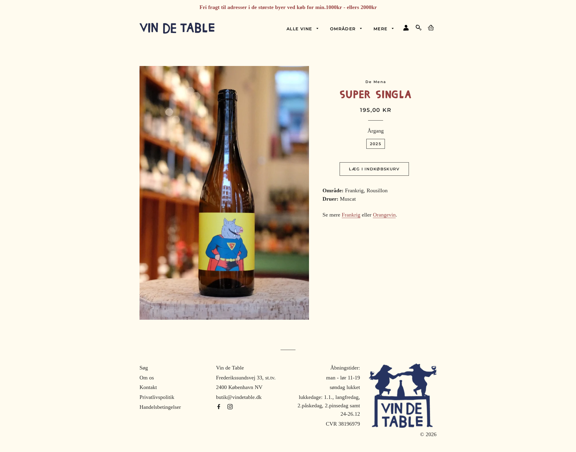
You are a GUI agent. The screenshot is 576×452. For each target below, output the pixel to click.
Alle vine (300, 28)
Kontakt (148, 387)
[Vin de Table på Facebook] (219, 407)
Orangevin (384, 215)
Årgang (376, 131)
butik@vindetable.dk (239, 397)
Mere (381, 28)
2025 (375, 143)
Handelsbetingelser (160, 407)
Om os (147, 378)
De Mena (375, 81)
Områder (343, 28)
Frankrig (351, 215)
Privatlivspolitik (157, 397)
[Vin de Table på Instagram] (230, 407)
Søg (144, 368)
